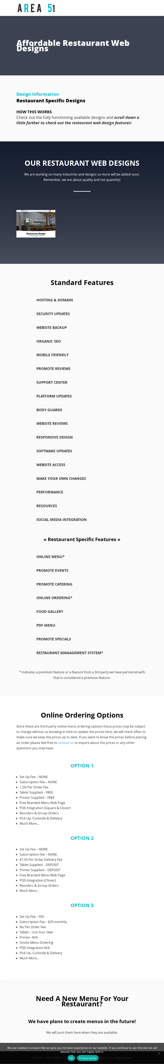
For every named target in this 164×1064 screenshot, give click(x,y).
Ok (71, 1058)
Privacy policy (88, 1058)
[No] (159, 1053)
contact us (66, 743)
